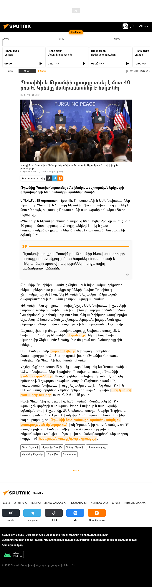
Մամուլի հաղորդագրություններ (88, 534)
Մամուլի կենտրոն (135, 503)
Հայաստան (20, 503)
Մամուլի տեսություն (60, 54)
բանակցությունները (36, 376)
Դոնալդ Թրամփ (74, 447)
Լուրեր (8, 54)
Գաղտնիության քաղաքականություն (67, 539)
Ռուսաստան (69, 454)
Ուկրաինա (53, 454)
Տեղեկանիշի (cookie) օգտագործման (114, 539)
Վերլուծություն (55, 503)
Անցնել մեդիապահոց (52, 171)
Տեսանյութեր (99, 503)
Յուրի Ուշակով (30, 447)
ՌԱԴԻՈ (116, 503)
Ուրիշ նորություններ (103, 54)
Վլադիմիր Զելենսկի (32, 454)
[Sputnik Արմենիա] (18, 29)
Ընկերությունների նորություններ (22, 539)
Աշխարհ (36, 503)
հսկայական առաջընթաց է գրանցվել (67, 438)
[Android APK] (13, 555)
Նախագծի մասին (13, 534)
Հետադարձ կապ (12, 545)
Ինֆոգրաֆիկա (78, 503)
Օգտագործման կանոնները (43, 534)
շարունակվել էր (63, 351)
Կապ (64, 534)
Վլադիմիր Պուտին (52, 447)
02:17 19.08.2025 (30, 95)
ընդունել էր (76, 335)
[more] (127, 274)
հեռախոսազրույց (97, 447)
